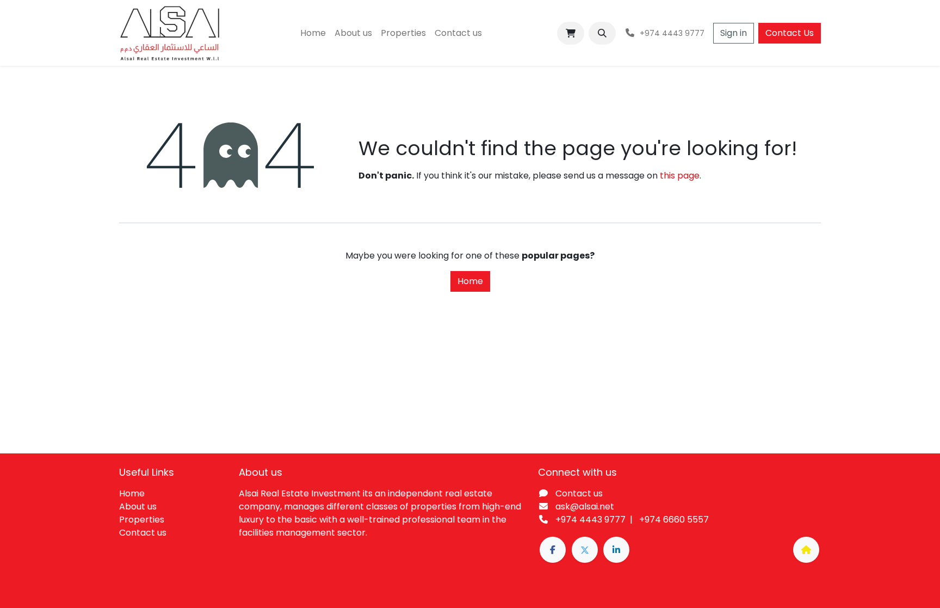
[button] (602, 33)
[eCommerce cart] (570, 33)
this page (680, 175)
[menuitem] (313, 33)
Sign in (733, 33)
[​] (553, 550)
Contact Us (789, 33)
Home (470, 281)
